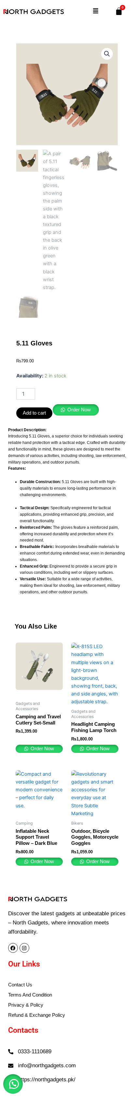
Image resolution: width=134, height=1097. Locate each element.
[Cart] (119, 11)
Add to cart (34, 413)
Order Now (79, 409)
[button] (95, 11)
